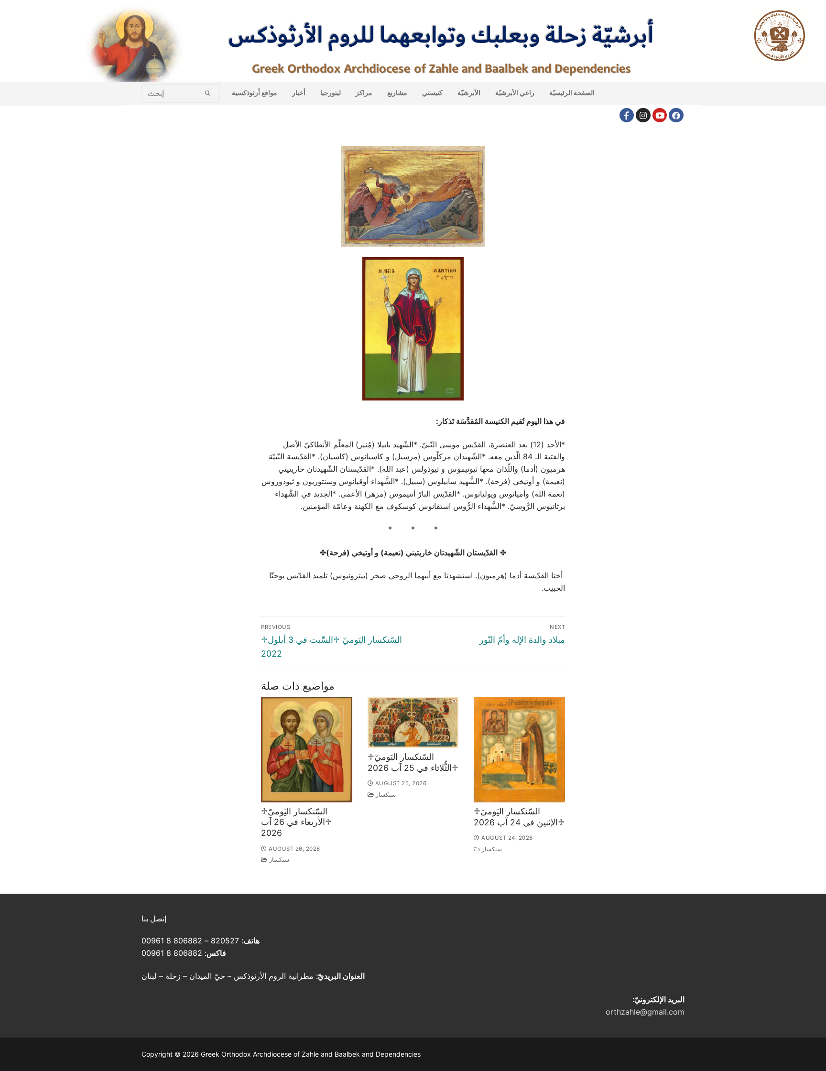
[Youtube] (659, 115)
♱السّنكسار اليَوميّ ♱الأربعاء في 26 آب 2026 (296, 822)
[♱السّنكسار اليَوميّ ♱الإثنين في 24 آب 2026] (519, 749)
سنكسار (278, 859)
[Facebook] (627, 115)
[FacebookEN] (676, 115)
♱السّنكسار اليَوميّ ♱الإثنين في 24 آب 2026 (519, 816)
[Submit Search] (208, 93)
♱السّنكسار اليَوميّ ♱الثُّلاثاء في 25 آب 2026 (413, 762)
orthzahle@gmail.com (645, 1012)
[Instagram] (643, 115)
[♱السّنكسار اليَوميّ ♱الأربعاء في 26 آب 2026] (306, 749)
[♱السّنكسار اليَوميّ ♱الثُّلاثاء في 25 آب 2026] (413, 722)
